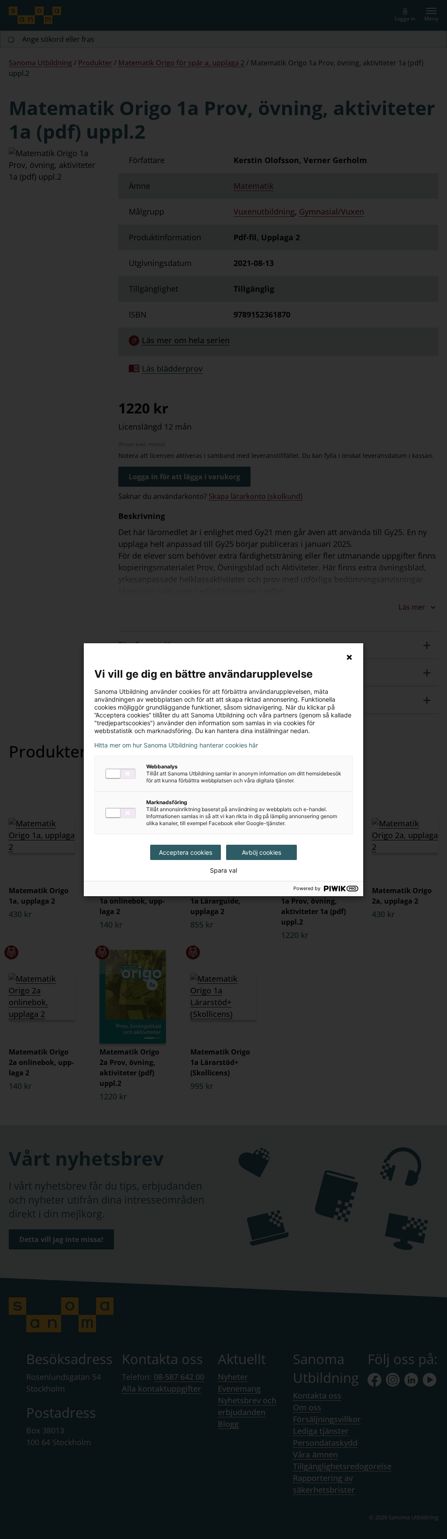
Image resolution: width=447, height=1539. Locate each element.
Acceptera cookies (185, 852)
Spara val (223, 870)
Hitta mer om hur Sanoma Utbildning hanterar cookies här (176, 745)
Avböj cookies (261, 852)
